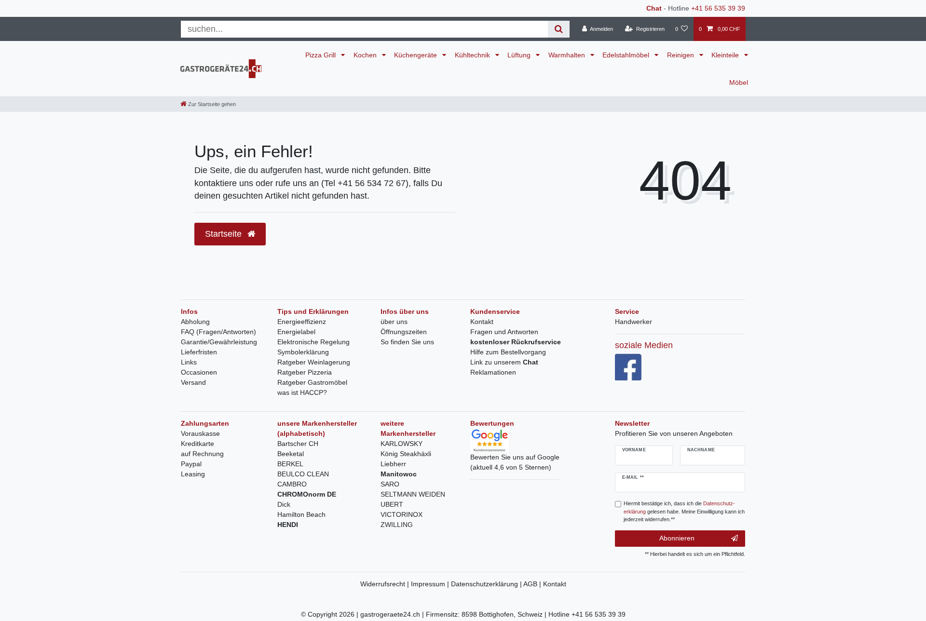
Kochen (366, 55)
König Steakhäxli (406, 454)
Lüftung (519, 55)
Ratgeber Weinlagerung (313, 362)
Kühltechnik (473, 55)
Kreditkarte (197, 443)
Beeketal (290, 454)
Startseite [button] (224, 234)
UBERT (392, 504)
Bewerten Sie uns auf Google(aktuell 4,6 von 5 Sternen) (514, 462)
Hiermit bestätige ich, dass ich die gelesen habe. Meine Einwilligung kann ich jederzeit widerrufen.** (684, 511)
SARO (390, 484)
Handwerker (633, 321)
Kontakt (481, 321)
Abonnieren (676, 538)
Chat (654, 8)
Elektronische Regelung (313, 342)
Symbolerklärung (303, 352)
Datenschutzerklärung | (487, 584)
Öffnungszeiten (404, 332)
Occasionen (199, 372)
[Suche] (559, 29)
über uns (394, 321)
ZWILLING (397, 524)
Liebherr (393, 464)
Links (189, 362)
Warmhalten (567, 55)
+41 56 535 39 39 (718, 8)
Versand (193, 382)
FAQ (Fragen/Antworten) (218, 332)
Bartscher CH (297, 443)
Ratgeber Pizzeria (304, 372)
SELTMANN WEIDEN (413, 494)
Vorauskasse (200, 433)
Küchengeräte (416, 55)
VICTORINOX (401, 514)
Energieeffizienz (301, 321)
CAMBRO (292, 484)
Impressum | (431, 584)
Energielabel (296, 332)
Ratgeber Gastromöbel (312, 382)
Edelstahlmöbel (626, 55)
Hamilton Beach (301, 514)
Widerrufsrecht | (385, 584)
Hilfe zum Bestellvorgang (508, 352)
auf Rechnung (202, 454)
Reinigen (681, 55)
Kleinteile (726, 55)
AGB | (533, 584)
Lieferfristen (199, 352)
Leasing (193, 474)
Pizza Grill (321, 55)
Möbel (738, 82)
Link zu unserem (504, 362)
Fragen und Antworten (504, 332)
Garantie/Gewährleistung (219, 342)
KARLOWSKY (401, 443)
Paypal (191, 464)
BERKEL (290, 464)
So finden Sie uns (407, 342)
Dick (283, 504)
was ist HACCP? (302, 392)
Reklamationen (493, 372)
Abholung (195, 321)
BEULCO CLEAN (303, 474)
